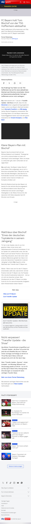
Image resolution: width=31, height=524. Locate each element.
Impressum (4, 503)
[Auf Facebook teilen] (3, 83)
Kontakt (3, 510)
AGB (2, 505)
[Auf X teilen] (9, 83)
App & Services (6, 496)
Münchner (4, 105)
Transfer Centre (10, 6)
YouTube (18, 482)
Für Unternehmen (7, 492)
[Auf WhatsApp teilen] (14, 83)
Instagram (14, 482)
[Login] (20, 2)
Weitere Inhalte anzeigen (15, 466)
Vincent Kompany (16, 118)
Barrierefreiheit (5, 515)
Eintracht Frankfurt (11, 109)
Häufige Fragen (5, 501)
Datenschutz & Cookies (7, 508)
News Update (18, 384)
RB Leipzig (23, 109)
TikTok (10, 482)
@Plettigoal (15, 38)
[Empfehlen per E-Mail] (20, 83)
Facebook (7, 482)
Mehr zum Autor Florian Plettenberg (12, 377)
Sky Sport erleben (7, 488)
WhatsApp (21, 482)
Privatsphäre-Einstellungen (8, 512)
